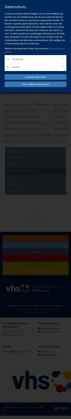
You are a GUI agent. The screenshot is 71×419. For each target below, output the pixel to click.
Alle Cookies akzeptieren (35, 84)
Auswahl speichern (35, 76)
